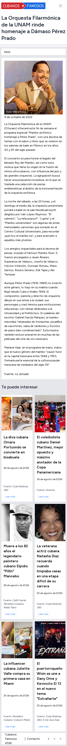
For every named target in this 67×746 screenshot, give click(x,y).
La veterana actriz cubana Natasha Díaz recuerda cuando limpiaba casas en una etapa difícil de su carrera (49, 566)
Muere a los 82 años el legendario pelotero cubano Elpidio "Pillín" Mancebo (16, 561)
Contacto (33, 738)
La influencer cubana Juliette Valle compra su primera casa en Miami (17, 673)
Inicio (7, 51)
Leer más (10, 496)
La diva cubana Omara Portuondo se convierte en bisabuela (16, 447)
